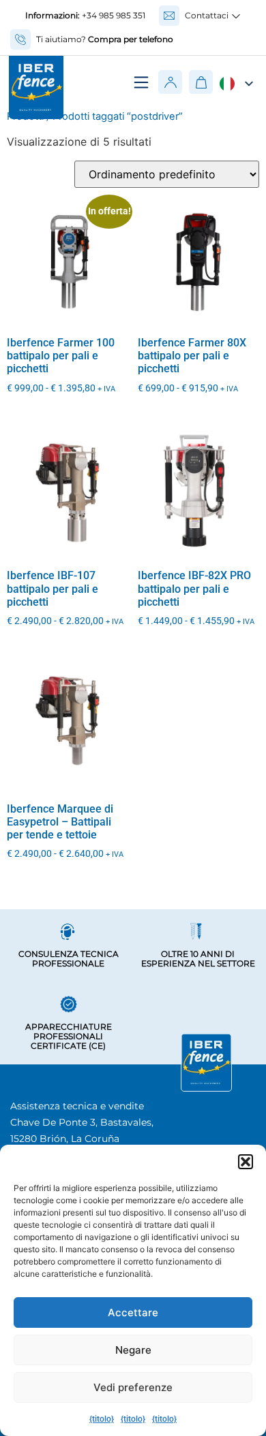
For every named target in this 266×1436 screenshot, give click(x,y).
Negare (133, 1349)
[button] (245, 1162)
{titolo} (101, 1419)
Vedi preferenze (133, 1387)
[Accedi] (170, 82)
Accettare (133, 1312)
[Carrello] (201, 82)
